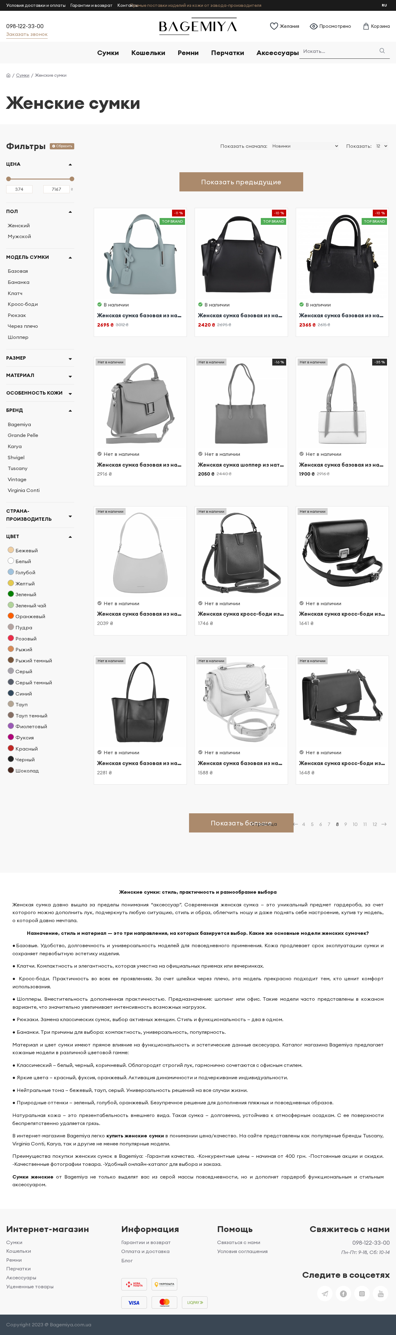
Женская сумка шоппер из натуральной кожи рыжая (241, 464)
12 (374, 824)
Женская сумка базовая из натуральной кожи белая (140, 613)
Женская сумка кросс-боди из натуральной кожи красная (241, 613)
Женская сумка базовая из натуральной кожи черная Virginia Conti (241, 315)
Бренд (14, 410)
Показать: (359, 146)
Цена (13, 164)
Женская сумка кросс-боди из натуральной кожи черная (342, 613)
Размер (16, 358)
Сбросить (64, 146)
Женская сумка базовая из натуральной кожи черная (140, 763)
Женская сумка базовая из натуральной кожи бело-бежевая (342, 464)
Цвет (12, 536)
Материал (20, 375)
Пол (12, 211)
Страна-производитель (29, 515)
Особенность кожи (34, 393)
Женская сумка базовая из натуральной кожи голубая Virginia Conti (140, 315)
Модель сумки (27, 257)
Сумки (22, 75)
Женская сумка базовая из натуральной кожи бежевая (140, 464)
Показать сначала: (243, 146)
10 (355, 824)
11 (365, 824)
